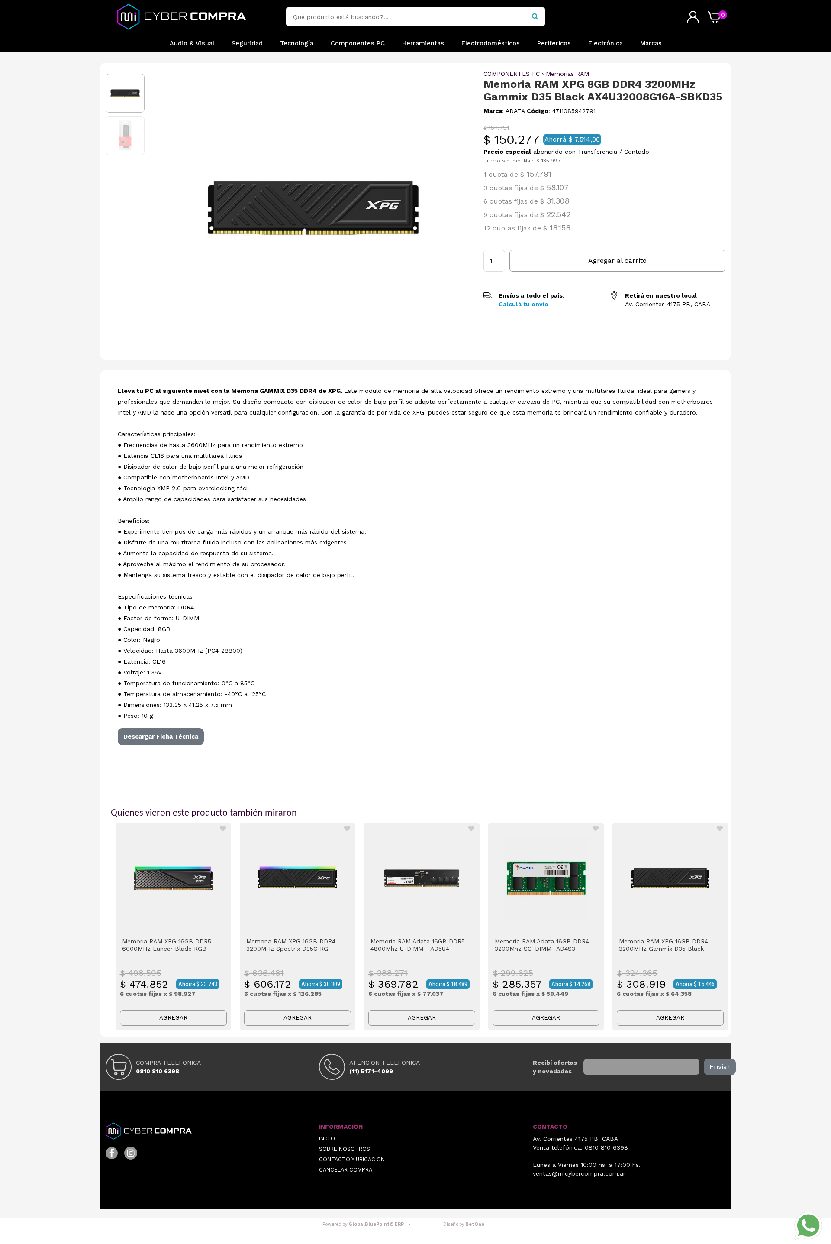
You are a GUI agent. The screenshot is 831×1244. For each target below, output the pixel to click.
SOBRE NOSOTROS (344, 1149)
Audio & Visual (192, 43)
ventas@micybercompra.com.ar (579, 1173)
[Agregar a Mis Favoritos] (223, 829)
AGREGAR (173, 1017)
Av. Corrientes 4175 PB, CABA (575, 1138)
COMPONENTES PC (511, 73)
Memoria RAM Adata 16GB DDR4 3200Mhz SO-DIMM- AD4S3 (542, 945)
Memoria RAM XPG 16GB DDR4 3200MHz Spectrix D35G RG (290, 945)
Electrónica (605, 43)
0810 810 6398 (157, 1071)
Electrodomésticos (490, 43)
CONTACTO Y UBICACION (352, 1159)
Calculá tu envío (523, 304)
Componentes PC (358, 43)
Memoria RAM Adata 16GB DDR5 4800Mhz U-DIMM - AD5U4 (417, 945)
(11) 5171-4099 (371, 1071)
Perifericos (554, 43)
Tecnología (296, 43)
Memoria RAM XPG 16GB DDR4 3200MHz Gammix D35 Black (663, 945)
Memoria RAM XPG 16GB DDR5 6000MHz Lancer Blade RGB (166, 945)
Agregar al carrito (617, 260)
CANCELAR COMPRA (345, 1169)
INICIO (327, 1138)
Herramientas (423, 43)
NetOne (463, 1224)
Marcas (651, 43)
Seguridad (247, 43)
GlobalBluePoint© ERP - (367, 1224)
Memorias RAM (567, 73)
